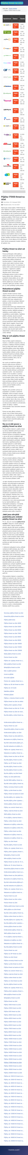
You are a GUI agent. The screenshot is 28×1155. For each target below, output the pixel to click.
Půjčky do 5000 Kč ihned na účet (14, 1090)
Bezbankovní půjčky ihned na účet (14, 739)
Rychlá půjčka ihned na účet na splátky (14, 770)
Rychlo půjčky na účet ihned (13, 773)
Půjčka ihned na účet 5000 (12, 626)
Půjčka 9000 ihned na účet (12, 1035)
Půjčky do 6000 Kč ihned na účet (14, 1093)
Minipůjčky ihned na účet (12, 855)
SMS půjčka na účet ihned (12, 909)
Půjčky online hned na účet (12, 831)
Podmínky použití (14, 1150)
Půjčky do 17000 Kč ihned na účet (14, 1130)
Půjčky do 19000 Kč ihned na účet (14, 1137)
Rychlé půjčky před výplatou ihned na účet (14, 800)
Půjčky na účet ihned (10, 841)
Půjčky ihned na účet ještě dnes (14, 736)
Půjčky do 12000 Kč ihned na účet (14, 1113)
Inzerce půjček (8, 674)
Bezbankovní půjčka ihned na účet (14, 879)
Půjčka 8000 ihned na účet (12, 1032)
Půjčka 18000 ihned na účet (13, 1066)
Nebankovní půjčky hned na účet (14, 834)
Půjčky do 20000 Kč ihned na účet (14, 1141)
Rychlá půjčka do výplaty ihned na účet (14, 919)
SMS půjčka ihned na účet (12, 933)
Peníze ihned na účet (10, 657)
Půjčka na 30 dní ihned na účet (14, 684)
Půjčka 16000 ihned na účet (13, 1059)
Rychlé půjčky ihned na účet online (14, 760)
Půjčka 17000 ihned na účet (13, 1062)
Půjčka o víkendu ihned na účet (14, 698)
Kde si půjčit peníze (10, 671)
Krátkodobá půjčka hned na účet (14, 872)
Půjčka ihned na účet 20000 (13, 650)
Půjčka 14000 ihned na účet (13, 1052)
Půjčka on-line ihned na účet (13, 981)
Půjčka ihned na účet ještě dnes (14, 875)
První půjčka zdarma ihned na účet (14, 936)
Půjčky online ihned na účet (12, 821)
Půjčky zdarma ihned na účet (13, 811)
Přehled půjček (9, 694)
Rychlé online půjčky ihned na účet (14, 783)
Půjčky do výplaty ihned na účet (14, 848)
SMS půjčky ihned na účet (12, 814)
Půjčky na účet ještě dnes (12, 777)
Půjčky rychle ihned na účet (13, 790)
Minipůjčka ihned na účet (12, 667)
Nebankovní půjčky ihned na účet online (14, 753)
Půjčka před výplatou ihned (13, 705)
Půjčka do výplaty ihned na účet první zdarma (14, 749)
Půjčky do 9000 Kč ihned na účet (14, 1103)
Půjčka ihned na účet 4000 (12, 623)
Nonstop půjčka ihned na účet (13, 613)
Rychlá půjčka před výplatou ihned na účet (14, 923)
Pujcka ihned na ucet (10, 950)
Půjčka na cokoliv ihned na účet (14, 971)
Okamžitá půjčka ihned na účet (14, 616)
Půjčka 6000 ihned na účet (12, 1025)
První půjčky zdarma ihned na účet (14, 817)
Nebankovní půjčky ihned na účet (14, 838)
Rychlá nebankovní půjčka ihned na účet (14, 885)
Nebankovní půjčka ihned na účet (14, 943)
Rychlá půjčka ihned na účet (13, 947)
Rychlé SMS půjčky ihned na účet (14, 780)
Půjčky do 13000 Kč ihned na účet (14, 1117)
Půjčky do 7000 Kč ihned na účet (14, 1096)
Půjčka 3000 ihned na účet (12, 1015)
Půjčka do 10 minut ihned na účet (14, 865)
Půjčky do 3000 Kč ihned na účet (14, 1083)
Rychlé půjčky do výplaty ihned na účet (14, 797)
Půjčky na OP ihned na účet (12, 763)
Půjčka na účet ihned (10, 957)
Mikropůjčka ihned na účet (12, 664)
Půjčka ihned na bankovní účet (14, 967)
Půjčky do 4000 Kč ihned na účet (14, 1086)
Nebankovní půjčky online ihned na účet (14, 824)
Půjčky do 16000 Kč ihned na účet (14, 1127)
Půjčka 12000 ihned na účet (13, 1045)
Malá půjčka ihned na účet (12, 654)
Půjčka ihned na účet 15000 (13, 647)
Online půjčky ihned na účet (13, 804)
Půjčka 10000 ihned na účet (13, 1039)
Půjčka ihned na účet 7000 (12, 633)
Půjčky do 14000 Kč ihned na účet (14, 1120)
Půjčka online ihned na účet (12, 977)
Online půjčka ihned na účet (13, 926)
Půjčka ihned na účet (10, 1001)
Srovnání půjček (9, 677)
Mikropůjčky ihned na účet (12, 858)
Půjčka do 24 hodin (10, 688)
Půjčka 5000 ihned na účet (12, 1021)
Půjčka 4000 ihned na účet (12, 1018)
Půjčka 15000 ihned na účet (13, 1056)
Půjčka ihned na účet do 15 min (14, 708)
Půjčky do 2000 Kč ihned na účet (14, 1079)
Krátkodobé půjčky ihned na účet (14, 930)
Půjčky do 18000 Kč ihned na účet (14, 1134)
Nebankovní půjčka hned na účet (14, 892)
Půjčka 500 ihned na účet (12, 1011)
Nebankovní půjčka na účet (12, 940)
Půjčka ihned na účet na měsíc (13, 701)
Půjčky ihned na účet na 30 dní (14, 756)
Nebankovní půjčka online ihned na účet (14, 828)
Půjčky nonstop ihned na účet (13, 787)
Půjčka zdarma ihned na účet (13, 974)
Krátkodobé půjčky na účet (12, 732)
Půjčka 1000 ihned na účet (12, 1004)
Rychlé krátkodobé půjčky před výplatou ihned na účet (14, 743)
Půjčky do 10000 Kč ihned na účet (14, 1107)
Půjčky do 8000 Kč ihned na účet (14, 1100)
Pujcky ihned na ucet (10, 726)
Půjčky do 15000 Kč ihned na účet (14, 1124)
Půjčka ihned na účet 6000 (12, 630)
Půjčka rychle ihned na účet (13, 964)
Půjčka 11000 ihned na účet (12, 1042)
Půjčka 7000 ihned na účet (12, 1028)
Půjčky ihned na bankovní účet (14, 794)
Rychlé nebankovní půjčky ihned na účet (14, 746)
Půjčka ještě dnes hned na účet (14, 906)
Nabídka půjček (9, 691)
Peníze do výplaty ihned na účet (14, 681)
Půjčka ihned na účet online (12, 899)
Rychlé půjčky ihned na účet (13, 845)
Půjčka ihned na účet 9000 (12, 640)
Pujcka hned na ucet (10, 896)
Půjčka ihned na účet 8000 (12, 637)
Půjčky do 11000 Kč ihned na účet (14, 1110)
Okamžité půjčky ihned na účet (14, 729)
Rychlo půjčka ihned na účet (13, 984)
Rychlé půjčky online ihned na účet (14, 715)
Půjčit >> (16, 26)
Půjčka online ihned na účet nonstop (14, 916)
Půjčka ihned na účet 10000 (13, 643)
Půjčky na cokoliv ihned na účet (14, 807)
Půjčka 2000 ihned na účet (12, 1008)
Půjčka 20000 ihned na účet (13, 1073)
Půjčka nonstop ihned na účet (13, 960)
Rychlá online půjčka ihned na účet (14, 913)
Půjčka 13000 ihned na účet (13, 1049)
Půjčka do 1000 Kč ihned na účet (14, 1076)
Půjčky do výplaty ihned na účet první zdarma (14, 889)
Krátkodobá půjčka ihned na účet (14, 722)
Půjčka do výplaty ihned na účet (14, 660)
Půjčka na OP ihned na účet (12, 954)
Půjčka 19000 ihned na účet (13, 1069)
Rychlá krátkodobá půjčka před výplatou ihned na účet (14, 882)
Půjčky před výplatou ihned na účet (14, 851)
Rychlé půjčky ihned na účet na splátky (14, 766)
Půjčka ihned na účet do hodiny (14, 711)
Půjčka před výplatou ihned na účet (14, 991)
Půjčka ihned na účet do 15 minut (14, 862)
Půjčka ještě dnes (9, 620)
